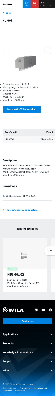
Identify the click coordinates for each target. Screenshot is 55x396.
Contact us (28, 321)
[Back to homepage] (7, 4)
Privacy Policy (26, 388)
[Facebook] (50, 310)
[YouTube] (43, 310)
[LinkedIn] (36, 310)
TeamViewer (20, 391)
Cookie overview (10, 388)
